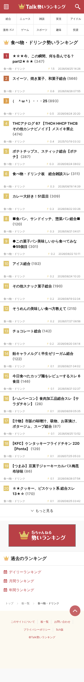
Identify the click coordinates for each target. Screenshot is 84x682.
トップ (9, 603)
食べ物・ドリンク (14, 68)
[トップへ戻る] (75, 610)
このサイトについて (23, 621)
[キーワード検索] (77, 6)
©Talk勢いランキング (42, 637)
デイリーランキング (25, 572)
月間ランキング (21, 581)
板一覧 (26, 603)
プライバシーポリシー (37, 629)
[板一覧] (6, 6)
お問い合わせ (62, 621)
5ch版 (59, 629)
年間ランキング (21, 590)
